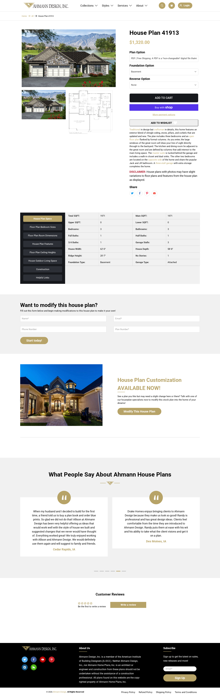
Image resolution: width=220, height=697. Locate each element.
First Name (93, 289)
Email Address (95, 302)
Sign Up (110, 319)
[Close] (136, 239)
